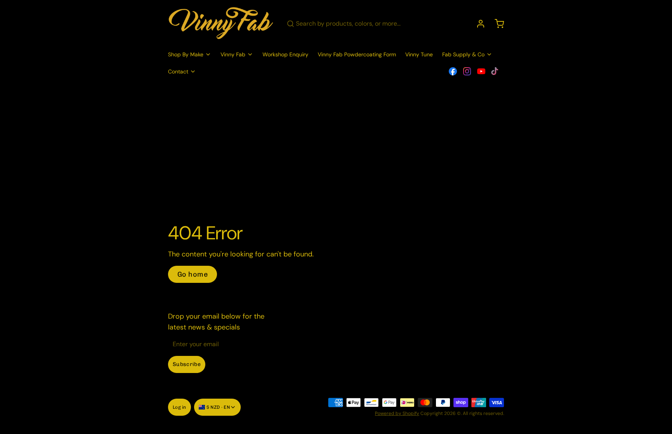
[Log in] (477, 23)
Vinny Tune (419, 54)
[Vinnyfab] (221, 23)
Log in (179, 407)
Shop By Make (185, 54)
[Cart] (496, 23)
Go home (192, 274)
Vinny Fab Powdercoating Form (357, 54)
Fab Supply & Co (463, 54)
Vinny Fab (232, 54)
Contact (178, 71)
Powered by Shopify (397, 413)
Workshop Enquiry (285, 54)
